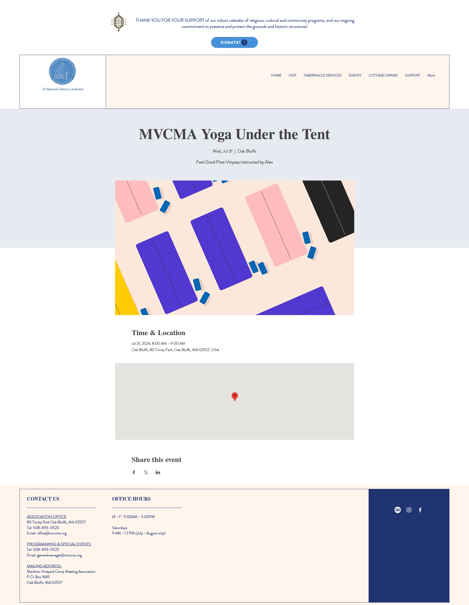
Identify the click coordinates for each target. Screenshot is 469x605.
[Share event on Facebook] (134, 472)
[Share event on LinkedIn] (158, 472)
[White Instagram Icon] (409, 510)
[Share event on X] (146, 472)
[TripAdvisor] (397, 510)
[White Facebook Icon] (420, 510)
